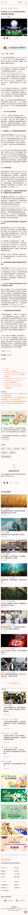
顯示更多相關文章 (14, 683)
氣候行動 (16, 8)
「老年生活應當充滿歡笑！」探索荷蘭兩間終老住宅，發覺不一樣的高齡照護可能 (15, 723)
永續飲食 (12, 733)
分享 (2, 38)
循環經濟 (3, 625)
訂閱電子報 (17, 887)
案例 (13, 577)
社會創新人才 (4, 887)
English (3, 876)
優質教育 (5, 705)
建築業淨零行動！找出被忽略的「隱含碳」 (13, 534)
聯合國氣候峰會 (6, 457)
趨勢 (9, 17)
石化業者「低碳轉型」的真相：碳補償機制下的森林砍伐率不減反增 (14, 604)
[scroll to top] (25, 912)
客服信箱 (16, 885)
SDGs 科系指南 (5, 890)
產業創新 (9, 625)
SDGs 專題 (17, 874)
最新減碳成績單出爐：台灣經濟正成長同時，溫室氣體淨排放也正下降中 (14, 512)
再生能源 (4, 452)
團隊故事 (3, 871)
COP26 (9, 449)
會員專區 (20, 2)
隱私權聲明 (14, 907)
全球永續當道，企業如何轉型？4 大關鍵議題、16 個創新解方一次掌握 (13, 557)
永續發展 (12, 452)
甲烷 (23, 449)
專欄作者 (3, 874)
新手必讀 (16, 871)
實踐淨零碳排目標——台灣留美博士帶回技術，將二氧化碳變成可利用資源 (13, 628)
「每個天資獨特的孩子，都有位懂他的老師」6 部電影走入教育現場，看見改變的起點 (14, 709)
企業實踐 (3, 554)
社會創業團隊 (4, 885)
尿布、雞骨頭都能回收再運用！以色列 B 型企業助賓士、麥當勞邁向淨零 (13, 675)
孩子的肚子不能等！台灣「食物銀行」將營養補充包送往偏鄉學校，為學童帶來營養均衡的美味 (15, 737)
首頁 (2, 8)
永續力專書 (17, 876)
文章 (5, 8)
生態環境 (10, 8)
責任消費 (3, 648)
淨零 (3, 449)
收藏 (15, 38)
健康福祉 (6, 719)
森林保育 (16, 449)
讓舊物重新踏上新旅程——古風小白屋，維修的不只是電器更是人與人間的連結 (15, 751)
